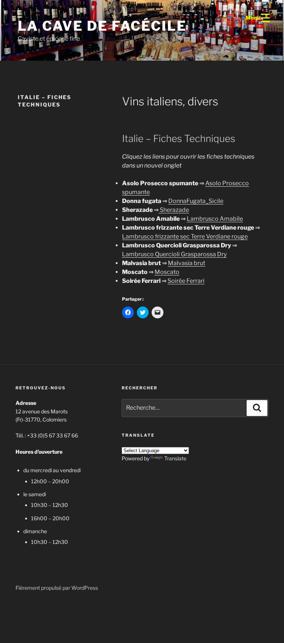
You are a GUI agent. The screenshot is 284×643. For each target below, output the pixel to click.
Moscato (167, 271)
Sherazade (174, 209)
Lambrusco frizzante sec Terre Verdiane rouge (185, 236)
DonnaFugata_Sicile (195, 200)
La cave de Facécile (102, 26)
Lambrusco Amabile (215, 218)
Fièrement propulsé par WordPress (57, 588)
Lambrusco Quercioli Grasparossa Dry (174, 254)
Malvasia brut (186, 263)
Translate (175, 458)
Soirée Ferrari (186, 280)
